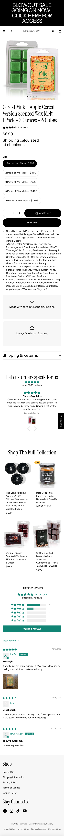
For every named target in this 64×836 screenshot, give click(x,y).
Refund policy (9, 829)
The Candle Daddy (26, 824)
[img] (32, 382)
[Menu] (4, 31)
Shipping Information (13, 777)
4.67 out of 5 (40, 594)
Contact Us (8, 772)
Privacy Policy (10, 782)
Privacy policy (23, 829)
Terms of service (38, 829)
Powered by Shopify (44, 824)
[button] (29, 428)
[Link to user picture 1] (10, 681)
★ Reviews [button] (61, 421)
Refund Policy (10, 792)
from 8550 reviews (32, 385)
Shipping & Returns (20, 355)
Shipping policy (54, 829)
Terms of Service (11, 787)
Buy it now (32, 222)
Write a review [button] (32, 628)
